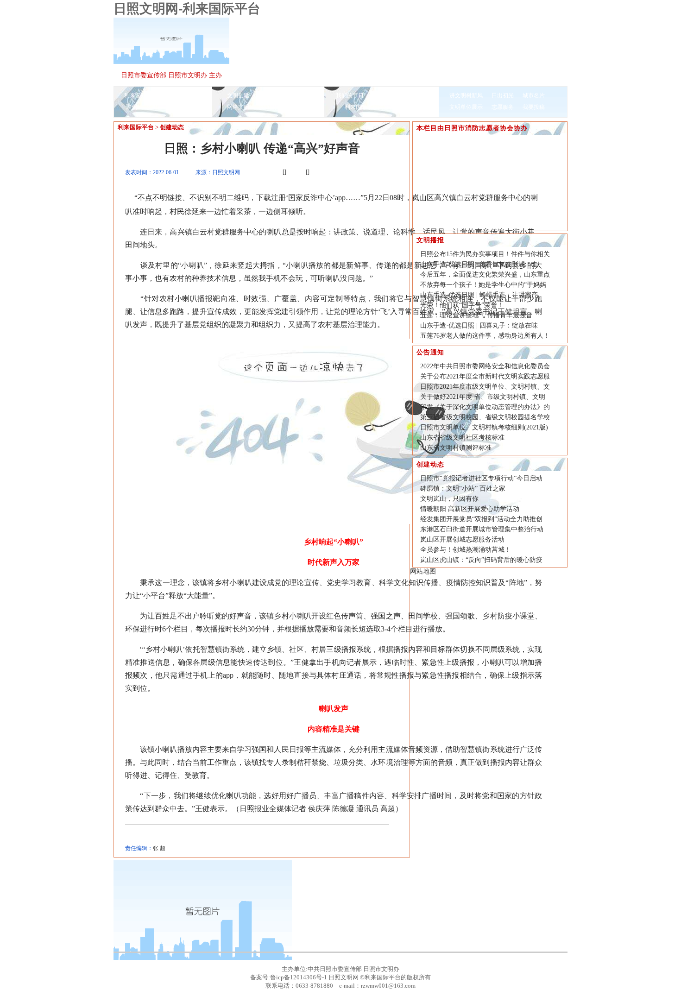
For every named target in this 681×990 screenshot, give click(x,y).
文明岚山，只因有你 (449, 498)
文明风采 (157, 107)
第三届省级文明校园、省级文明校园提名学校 (485, 417)
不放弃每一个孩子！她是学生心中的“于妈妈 (483, 284)
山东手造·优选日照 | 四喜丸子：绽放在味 (479, 325)
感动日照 (269, 107)
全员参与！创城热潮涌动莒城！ (465, 549)
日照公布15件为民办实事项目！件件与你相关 (485, 254)
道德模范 (188, 107)
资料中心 (300, 107)
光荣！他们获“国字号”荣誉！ (462, 305)
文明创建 (238, 95)
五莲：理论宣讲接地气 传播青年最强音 (476, 315)
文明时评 (269, 95)
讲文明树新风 (466, 95)
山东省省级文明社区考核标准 (462, 437)
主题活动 (415, 95)
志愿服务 (503, 107)
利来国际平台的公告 (370, 107)
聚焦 (131, 107)
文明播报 (177, 95)
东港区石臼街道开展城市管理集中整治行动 (481, 529)
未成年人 (300, 95)
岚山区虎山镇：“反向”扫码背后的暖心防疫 (481, 559)
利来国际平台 (141, 95)
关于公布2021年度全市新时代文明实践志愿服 (485, 376)
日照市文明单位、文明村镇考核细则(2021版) (484, 427)
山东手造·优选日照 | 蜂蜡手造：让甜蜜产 (479, 294)
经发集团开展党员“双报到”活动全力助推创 (481, 519)
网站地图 (423, 571)
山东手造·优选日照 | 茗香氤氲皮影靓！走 (479, 264)
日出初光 (503, 95)
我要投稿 (534, 107)
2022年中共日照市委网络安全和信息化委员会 (485, 366)
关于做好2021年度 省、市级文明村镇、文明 (482, 396)
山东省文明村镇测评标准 (456, 447)
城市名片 (534, 95)
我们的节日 (350, 95)
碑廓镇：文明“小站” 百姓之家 (462, 488)
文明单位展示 (466, 107)
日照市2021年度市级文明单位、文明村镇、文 (485, 386)
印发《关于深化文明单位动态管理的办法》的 (485, 407)
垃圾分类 (383, 95)
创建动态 (172, 127)
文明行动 (415, 107)
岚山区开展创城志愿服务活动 (462, 539)
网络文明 (238, 107)
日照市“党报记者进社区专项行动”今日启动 (481, 478)
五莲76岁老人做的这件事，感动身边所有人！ (485, 335)
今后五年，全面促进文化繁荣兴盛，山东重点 (485, 274)
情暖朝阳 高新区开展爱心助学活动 (469, 508)
